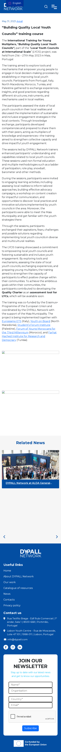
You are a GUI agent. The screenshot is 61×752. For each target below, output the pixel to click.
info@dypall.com (18, 639)
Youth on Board (40, 321)
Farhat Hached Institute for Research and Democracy (29, 336)
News (6, 593)
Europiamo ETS (11, 321)
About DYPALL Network (18, 576)
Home (7, 570)
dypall (19, 21)
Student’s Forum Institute (34, 325)
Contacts (9, 599)
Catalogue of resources (18, 588)
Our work (9, 582)
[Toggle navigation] (54, 6)
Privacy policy (11, 605)
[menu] (14, 3)
